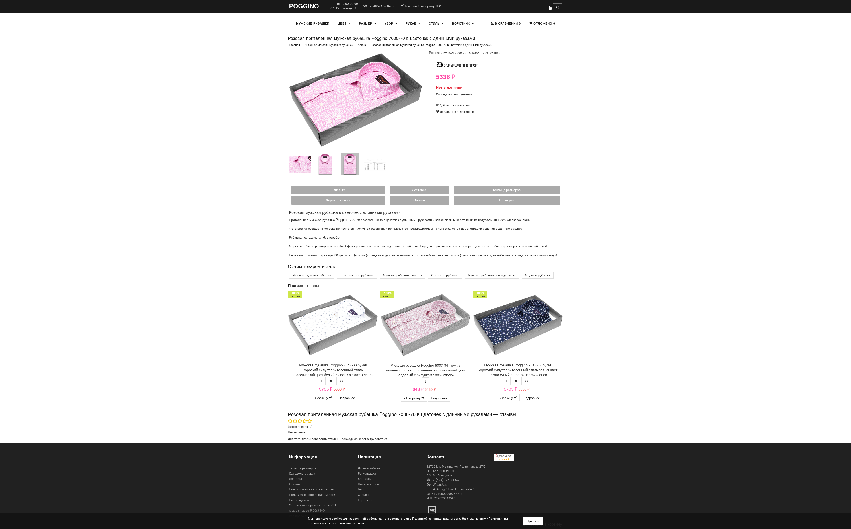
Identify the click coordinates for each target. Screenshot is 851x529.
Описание (338, 189)
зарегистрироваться (373, 438)
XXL (342, 381)
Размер (365, 23)
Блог (361, 489)
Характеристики (338, 200)
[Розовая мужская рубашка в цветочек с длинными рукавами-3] (325, 164)
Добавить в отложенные (457, 111)
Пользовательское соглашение (311, 489)
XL (331, 381)
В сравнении (507, 23)
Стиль (434, 23)
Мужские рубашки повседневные (492, 275)
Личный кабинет (369, 468)
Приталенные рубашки (357, 275)
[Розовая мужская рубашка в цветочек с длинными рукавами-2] (300, 164)
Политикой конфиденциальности (436, 518)
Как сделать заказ (302, 473)
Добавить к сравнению (454, 105)
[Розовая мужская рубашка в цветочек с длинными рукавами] (355, 100)
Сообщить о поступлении (454, 94)
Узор (389, 23)
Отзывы (363, 494)
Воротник (461, 23)
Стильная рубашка (445, 275)
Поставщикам (299, 500)
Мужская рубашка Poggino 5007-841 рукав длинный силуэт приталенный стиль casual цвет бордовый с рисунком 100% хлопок (425, 370)
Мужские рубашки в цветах (402, 275)
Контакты (364, 478)
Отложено (543, 23)
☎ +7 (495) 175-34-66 (379, 6)
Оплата (419, 200)
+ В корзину (320, 397)
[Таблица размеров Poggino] (374, 164)
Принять (533, 521)
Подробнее (347, 397)
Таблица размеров (506, 189)
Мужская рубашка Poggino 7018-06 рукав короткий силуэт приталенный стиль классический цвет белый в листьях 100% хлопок (333, 369)
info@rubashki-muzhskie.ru (456, 489)
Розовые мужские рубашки (312, 275)
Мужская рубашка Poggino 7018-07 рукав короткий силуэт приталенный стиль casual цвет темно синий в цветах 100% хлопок (517, 369)
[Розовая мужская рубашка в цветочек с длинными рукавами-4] (350, 164)
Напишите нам (368, 484)
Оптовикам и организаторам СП (312, 505)
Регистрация (367, 473)
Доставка (419, 189)
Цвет (342, 23)
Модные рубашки (537, 275)
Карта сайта (366, 500)
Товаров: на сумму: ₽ (422, 6)
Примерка (506, 200)
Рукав (411, 23)
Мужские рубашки (312, 23)
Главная (294, 45)
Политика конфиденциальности (312, 494)
